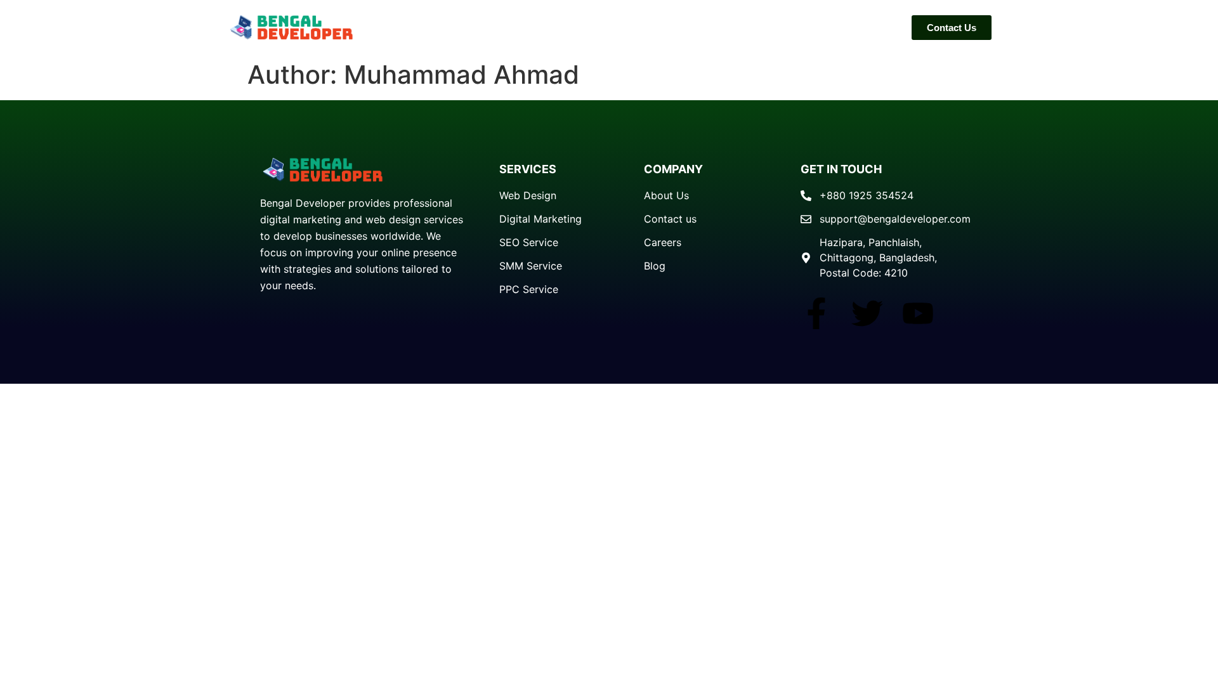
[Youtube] (918, 313)
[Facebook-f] (816, 313)
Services (865, 27)
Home (805, 27)
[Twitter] (867, 313)
